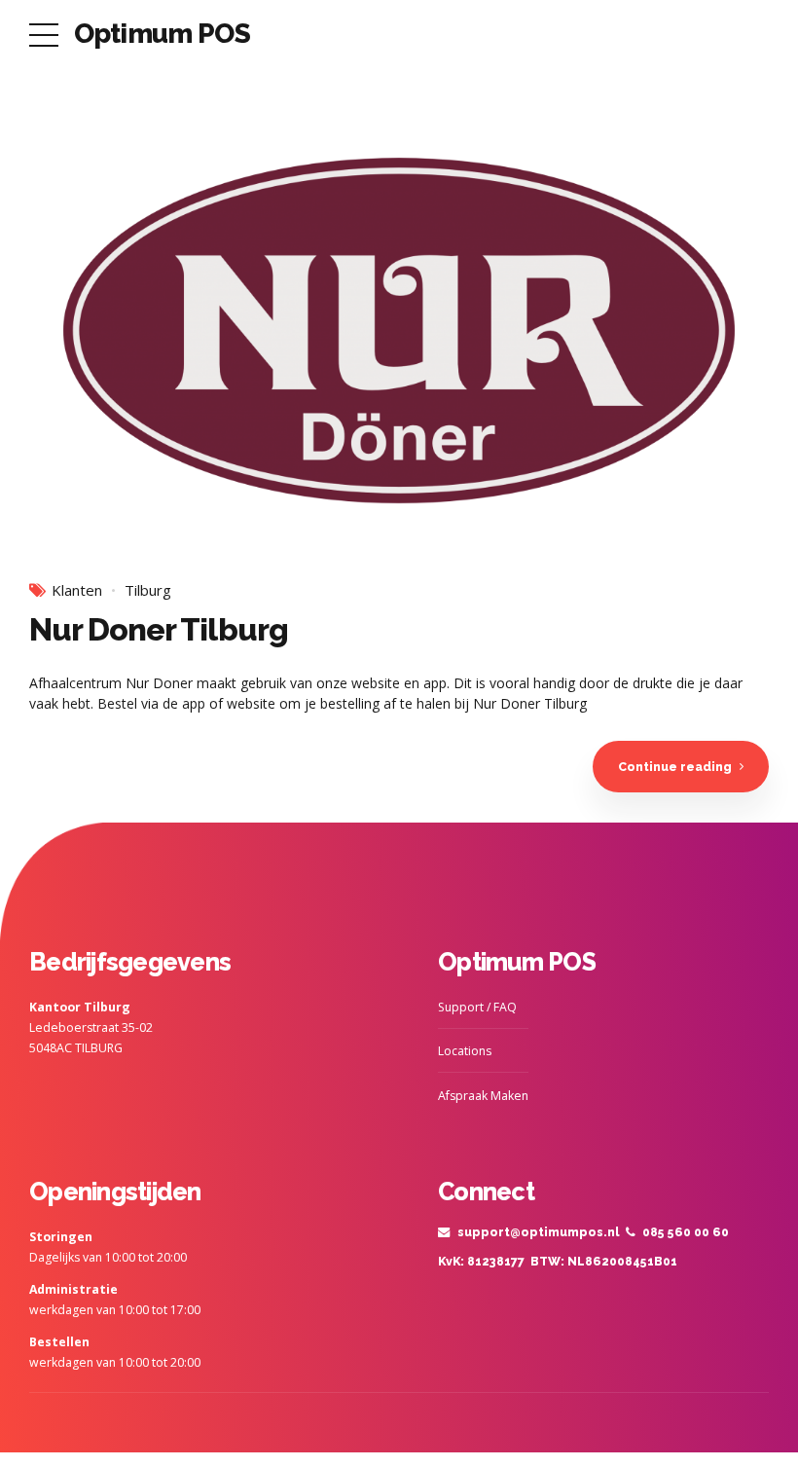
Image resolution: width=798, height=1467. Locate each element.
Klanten (77, 590)
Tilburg (148, 590)
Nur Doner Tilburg (158, 629)
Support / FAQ (477, 1007)
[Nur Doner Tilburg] (399, 335)
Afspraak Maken (483, 1095)
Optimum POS (162, 34)
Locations (464, 1051)
